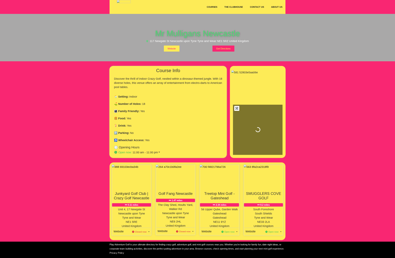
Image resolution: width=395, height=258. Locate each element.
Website (119, 231)
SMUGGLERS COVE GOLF (263, 195)
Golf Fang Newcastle (175, 193)
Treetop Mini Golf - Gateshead (219, 195)
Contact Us (257, 7)
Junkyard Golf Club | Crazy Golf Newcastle (131, 195)
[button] (170, 152)
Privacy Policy (117, 253)
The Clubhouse (233, 7)
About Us (276, 7)
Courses (212, 7)
